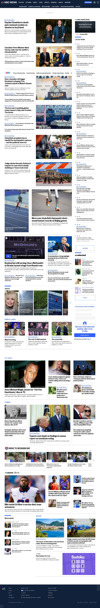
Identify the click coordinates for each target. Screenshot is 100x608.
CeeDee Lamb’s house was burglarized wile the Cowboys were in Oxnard (88, 480)
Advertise (50, 595)
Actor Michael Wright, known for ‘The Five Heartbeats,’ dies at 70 (85, 56)
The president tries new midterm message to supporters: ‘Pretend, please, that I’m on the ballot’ (19, 100)
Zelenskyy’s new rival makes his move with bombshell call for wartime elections (34, 278)
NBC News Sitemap (52, 588)
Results (67, 73)
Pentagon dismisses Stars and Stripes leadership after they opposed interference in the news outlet (15, 432)
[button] (41, 2)
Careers (10, 595)
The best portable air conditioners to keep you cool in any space (88, 291)
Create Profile (85, 335)
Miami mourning (10, 339)
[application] (54, 56)
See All (85, 297)
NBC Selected (51, 597)
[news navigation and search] (98, 2)
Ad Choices (11, 597)
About (10, 588)
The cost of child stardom (37, 339)
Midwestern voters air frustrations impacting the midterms (54, 465)
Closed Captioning (52, 590)
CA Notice (23, 592)
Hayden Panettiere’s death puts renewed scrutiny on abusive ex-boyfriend (16, 25)
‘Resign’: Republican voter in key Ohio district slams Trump (76, 465)
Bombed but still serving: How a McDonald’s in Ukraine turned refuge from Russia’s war (24, 264)
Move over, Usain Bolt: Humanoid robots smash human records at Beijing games (49, 219)
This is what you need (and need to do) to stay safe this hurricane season (88, 263)
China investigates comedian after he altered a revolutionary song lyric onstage (85, 178)
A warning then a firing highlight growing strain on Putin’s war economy (58, 258)
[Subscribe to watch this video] (25, 247)
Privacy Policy (24, 588)
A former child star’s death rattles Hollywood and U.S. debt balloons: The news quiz (85, 239)
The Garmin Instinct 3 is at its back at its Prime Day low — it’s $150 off (88, 273)
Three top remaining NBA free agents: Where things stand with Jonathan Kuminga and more (88, 493)
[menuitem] (21, 2)
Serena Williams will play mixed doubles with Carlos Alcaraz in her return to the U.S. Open (86, 146)
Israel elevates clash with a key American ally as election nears (19, 124)
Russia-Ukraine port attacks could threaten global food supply (58, 273)
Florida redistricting (58, 73)
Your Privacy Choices (29, 590)
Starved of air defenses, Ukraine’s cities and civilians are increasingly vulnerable (14, 278)
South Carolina (31, 73)
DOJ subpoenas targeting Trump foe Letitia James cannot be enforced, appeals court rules (83, 432)
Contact (10, 590)
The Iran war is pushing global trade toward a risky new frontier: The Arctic (18, 110)
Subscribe (50, 592)
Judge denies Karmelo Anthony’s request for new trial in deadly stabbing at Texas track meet (18, 165)
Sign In (89, 339)
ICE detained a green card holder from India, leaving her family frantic (88, 390)
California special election (43, 73)
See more (85, 248)
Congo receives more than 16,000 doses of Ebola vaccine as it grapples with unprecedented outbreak (86, 106)
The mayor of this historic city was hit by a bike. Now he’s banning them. (50, 542)
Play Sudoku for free (43, 556)
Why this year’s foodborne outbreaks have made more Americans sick (84, 230)
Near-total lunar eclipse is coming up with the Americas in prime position (86, 125)
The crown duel (57, 339)
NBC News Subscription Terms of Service (30, 597)
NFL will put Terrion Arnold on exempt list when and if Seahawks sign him (88, 505)
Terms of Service (25, 595)
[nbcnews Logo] (3, 589)
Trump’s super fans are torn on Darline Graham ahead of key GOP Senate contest (19, 94)
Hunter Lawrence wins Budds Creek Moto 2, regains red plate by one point (63, 504)
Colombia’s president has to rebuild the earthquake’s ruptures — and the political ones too (18, 140)
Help (10, 592)
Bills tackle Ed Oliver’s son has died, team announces (85, 64)
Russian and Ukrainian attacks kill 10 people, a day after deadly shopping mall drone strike (60, 279)
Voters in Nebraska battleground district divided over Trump (14, 465)
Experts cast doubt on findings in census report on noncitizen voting (86, 74)
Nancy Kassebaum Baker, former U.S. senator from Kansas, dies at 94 (86, 95)
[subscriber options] (94, 2)
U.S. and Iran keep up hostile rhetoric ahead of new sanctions (19, 130)
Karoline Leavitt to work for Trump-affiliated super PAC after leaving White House (82, 423)
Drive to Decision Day (19, 73)
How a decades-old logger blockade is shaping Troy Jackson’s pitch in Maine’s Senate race (18, 82)
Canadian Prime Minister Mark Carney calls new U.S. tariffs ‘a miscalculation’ (17, 49)
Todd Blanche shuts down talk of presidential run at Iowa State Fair (35, 465)
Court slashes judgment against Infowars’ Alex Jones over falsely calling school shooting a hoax (86, 116)
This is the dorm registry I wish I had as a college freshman (88, 282)
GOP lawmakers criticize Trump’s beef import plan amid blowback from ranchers (19, 62)
